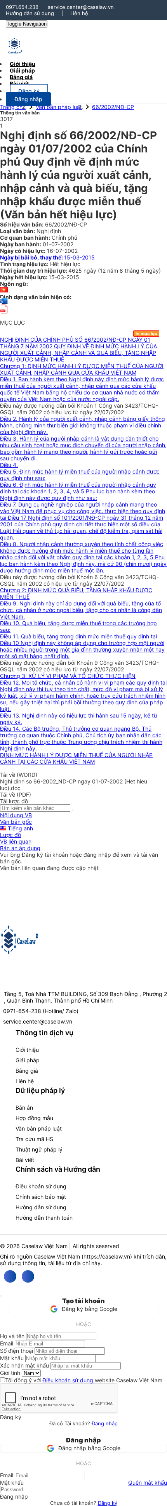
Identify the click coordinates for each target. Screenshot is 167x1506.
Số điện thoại (16, 1350)
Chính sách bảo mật (41, 1196)
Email (6, 1343)
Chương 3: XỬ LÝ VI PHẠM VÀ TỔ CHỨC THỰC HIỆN (68, 676)
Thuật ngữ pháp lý (39, 1149)
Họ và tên (12, 1336)
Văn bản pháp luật (59, 107)
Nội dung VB (16, 815)
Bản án (24, 1107)
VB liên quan (15, 841)
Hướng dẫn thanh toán (44, 1217)
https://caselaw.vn (107, 1256)
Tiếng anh (19, 828)
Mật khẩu (12, 1358)
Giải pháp (28, 1060)
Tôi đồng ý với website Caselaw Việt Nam (83, 1380)
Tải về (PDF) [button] (15, 794)
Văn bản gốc (16, 821)
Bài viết (19, 83)
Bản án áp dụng (20, 848)
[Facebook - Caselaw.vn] (10, 1276)
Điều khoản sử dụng (41, 1186)
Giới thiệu (27, 1049)
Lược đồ (10, 835)
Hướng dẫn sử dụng (30, 13)
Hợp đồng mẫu (34, 1118)
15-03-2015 (47, 257)
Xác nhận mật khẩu (24, 1365)
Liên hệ (79, 13)
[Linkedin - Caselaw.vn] (28, 1276)
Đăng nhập (105, 1423)
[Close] (1, 1296)
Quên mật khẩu (147, 1482)
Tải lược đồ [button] (14, 801)
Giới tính (10, 1372)
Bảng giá (27, 1070)
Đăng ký (107, 1503)
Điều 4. (9, 465)
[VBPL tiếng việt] (4, 290)
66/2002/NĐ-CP (113, 107)
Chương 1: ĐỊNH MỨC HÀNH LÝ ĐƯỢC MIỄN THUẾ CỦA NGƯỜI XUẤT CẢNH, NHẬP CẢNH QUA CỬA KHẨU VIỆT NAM (82, 369)
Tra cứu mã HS (34, 1139)
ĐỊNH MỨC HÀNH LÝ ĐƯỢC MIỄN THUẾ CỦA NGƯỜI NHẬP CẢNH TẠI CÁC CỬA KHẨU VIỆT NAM (76, 758)
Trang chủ (13, 107)
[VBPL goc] (4, 316)
